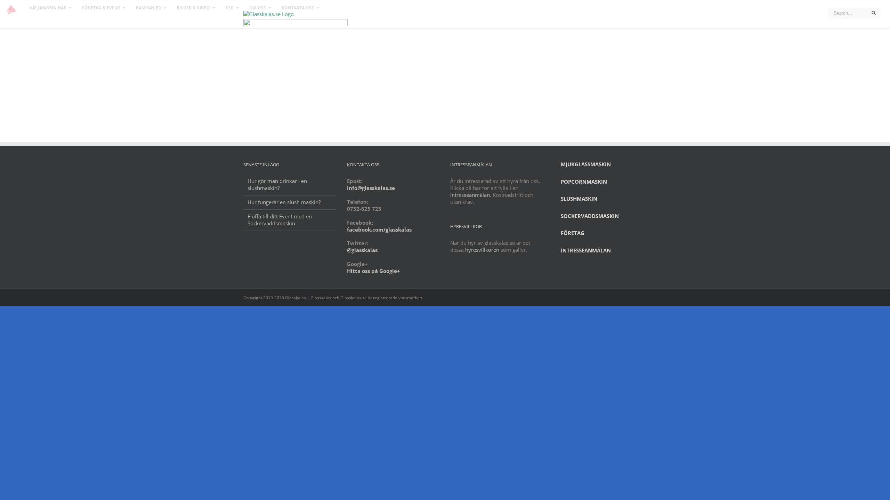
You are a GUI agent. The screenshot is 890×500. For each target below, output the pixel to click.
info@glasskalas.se (371, 187)
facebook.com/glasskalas (379, 229)
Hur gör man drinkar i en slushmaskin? (277, 184)
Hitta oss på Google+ (373, 270)
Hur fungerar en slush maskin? (284, 202)
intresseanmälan (470, 194)
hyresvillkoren (482, 249)
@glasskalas (362, 250)
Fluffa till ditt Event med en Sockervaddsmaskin (280, 220)
